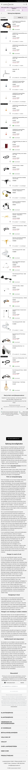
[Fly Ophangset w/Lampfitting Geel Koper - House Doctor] (14, 25)
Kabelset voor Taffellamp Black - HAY (20, 357)
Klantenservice (7, 713)
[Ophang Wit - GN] (14, 73)
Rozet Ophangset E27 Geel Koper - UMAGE (19, 334)
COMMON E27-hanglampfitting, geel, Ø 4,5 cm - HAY (20, 106)
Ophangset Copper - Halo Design (19, 382)
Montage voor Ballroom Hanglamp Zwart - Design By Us (19, 202)
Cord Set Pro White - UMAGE (18, 285)
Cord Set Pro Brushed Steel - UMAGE (20, 225)
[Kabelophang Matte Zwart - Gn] (14, 350)
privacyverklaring (14, 706)
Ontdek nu (14, 8)
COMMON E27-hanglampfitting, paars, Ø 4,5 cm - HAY (20, 34)
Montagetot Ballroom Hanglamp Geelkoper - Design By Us (19, 190)
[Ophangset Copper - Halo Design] (14, 386)
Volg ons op (5, 737)
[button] (10, 29)
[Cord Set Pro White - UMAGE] (14, 289)
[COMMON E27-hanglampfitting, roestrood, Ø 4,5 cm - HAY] (14, 133)
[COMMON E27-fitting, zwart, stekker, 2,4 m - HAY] (14, 157)
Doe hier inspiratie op (13, 438)
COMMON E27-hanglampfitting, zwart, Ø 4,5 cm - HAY (20, 46)
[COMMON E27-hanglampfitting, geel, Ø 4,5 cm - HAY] (14, 109)
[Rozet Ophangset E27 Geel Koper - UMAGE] (14, 338)
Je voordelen (6, 728)
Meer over (5, 751)
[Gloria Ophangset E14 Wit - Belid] (14, 326)
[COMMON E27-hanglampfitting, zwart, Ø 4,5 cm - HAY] (14, 49)
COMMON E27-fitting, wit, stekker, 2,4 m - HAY (20, 142)
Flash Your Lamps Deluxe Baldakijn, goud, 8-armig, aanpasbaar (19, 238)
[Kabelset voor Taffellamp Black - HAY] (14, 362)
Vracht (4, 742)
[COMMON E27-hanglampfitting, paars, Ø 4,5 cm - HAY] (14, 37)
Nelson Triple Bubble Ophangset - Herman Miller (19, 262)
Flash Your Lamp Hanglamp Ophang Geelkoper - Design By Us (19, 214)
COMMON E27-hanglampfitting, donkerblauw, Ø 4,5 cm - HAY (19, 82)
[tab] (14, 712)
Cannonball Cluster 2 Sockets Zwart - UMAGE (20, 310)
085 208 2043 (21, 763)
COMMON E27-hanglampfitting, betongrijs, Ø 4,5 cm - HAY (19, 94)
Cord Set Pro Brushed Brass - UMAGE (20, 297)
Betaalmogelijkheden (9, 732)
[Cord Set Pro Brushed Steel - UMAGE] (14, 229)
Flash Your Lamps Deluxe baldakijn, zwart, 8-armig (19, 178)
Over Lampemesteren (9, 746)
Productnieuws (7, 755)
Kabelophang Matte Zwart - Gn (18, 345)
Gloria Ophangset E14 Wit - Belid (19, 321)
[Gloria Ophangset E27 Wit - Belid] (14, 253)
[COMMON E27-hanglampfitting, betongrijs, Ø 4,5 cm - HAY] (14, 97)
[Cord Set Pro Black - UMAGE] (14, 169)
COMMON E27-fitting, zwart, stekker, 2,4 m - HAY (20, 154)
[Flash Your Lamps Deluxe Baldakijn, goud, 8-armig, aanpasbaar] (14, 241)
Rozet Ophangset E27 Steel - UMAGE (20, 369)
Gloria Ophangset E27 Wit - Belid (19, 249)
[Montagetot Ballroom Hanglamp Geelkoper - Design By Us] (14, 193)
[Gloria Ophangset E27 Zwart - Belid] (14, 277)
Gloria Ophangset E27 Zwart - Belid (19, 273)
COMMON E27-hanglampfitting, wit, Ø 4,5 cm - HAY (20, 58)
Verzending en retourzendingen (7, 722)
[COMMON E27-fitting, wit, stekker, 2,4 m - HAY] (14, 145)
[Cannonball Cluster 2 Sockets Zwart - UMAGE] (14, 314)
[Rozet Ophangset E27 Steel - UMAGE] (14, 374)
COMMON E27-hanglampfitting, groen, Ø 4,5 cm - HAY (20, 118)
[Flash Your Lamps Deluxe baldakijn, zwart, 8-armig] (14, 181)
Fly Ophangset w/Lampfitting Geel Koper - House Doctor (19, 22)
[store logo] (9, 4)
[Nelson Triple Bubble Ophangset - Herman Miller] (14, 265)
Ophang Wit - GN (16, 69)
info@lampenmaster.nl (14, 765)
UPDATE (13, 10)
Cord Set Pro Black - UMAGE (18, 165)
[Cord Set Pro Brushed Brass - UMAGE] (14, 302)
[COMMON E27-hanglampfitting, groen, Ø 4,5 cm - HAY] (14, 121)
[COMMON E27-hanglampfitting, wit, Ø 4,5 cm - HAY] (14, 61)
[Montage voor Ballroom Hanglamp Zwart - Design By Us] (14, 205)
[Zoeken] (24, 4)
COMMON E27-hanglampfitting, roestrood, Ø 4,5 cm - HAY (19, 130)
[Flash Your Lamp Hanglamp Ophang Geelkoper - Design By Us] (14, 217)
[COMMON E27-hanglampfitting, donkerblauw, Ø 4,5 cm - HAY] (14, 85)
